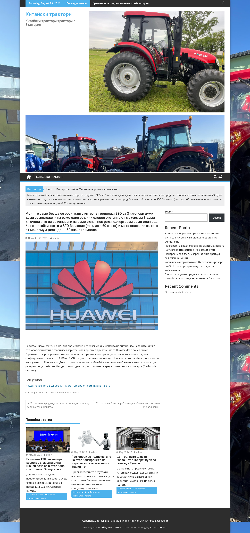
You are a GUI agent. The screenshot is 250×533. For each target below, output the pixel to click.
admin (56, 238)
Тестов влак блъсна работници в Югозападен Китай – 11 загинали (128, 405)
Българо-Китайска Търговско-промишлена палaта (53, 392)
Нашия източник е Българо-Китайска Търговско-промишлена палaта (68, 385)
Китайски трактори (49, 14)
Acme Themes (158, 527)
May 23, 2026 (35, 454)
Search (169, 211)
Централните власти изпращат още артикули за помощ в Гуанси (134, 3)
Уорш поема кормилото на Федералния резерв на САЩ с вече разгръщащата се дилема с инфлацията (194, 266)
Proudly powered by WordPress (102, 527)
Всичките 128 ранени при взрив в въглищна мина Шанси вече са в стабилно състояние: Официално (192, 237)
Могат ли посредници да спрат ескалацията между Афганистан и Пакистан (58, 405)
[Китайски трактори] (125, 171)
